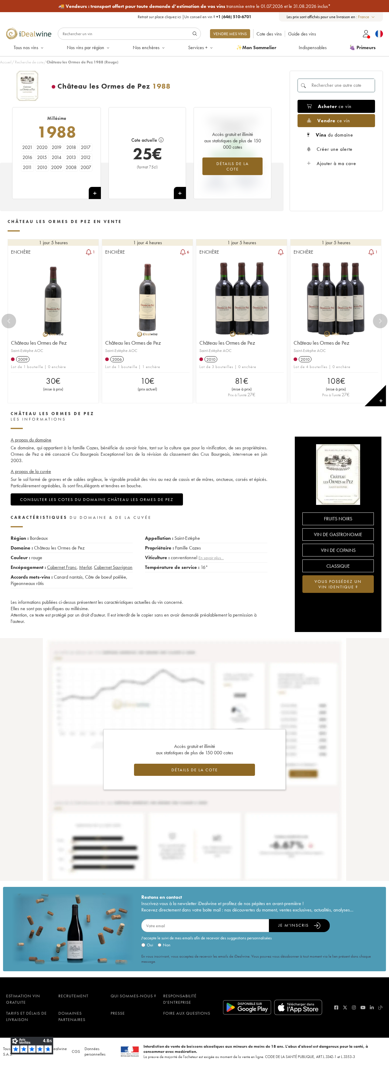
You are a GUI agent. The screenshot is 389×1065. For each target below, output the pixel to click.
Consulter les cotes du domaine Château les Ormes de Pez (97, 499)
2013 (71, 157)
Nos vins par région (85, 47)
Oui (150, 945)
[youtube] (363, 1007)
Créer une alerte (335, 149)
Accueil (6, 62)
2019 (56, 147)
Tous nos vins (26, 47)
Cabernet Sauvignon (113, 567)
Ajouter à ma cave (336, 163)
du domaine (334, 135)
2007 (86, 167)
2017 (86, 147)
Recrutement (73, 996)
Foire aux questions (186, 1013)
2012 (86, 157)
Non (166, 945)
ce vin (335, 106)
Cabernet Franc (62, 567)
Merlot (85, 567)
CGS (76, 1051)
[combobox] (366, 17)
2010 (42, 167)
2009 (56, 167)
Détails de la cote (232, 166)
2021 (27, 147)
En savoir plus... (211, 557)
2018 (71, 147)
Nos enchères (146, 47)
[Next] (380, 321)
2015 (42, 157)
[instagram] (354, 1007)
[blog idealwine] (380, 1007)
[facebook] (336, 1007)
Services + (198, 47)
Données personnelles (94, 1051)
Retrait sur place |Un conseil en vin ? (194, 16)
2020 (41, 147)
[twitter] (345, 1007)
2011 (27, 167)
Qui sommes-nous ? (133, 996)
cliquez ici (173, 16)
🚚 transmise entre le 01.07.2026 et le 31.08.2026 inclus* (194, 6)
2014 (56, 157)
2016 (27, 157)
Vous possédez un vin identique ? (338, 584)
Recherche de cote (29, 62)
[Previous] (9, 321)
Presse (118, 1013)
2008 (71, 167)
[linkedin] (372, 1007)
